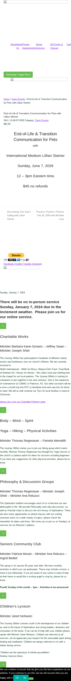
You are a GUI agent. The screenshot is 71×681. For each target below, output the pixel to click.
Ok (17, 678)
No (24, 678)
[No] (31, 678)
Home (13, 44)
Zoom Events (18, 99)
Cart (69, 44)
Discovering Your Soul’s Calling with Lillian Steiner (17, 215)
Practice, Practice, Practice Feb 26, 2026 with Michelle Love (49, 215)
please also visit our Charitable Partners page (22, 401)
